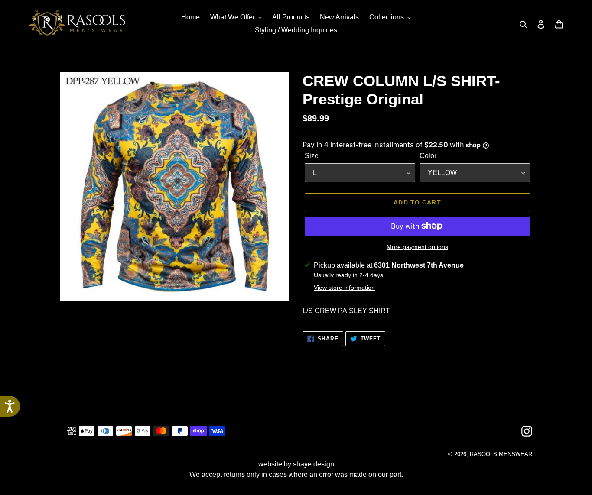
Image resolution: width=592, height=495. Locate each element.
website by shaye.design (296, 464)
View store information (344, 287)
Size (312, 155)
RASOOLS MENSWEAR (501, 454)
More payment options (417, 246)
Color (428, 155)
